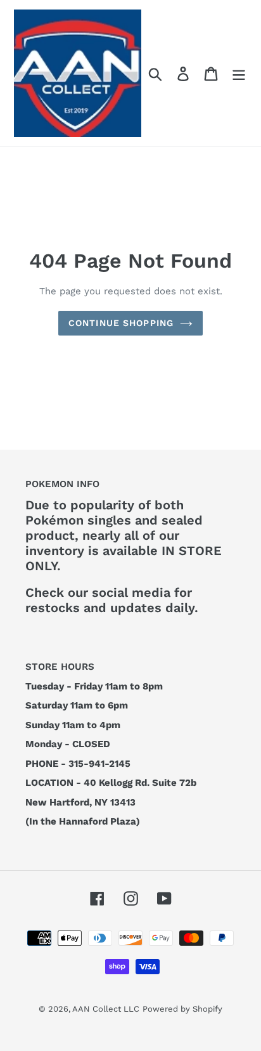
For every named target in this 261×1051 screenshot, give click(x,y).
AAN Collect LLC (105, 1009)
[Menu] (239, 73)
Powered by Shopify (182, 1009)
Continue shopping (121, 323)
